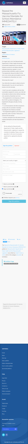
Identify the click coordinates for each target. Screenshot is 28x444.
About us (4, 383)
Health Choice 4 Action (9, 26)
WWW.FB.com (6, 58)
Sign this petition (14, 201)
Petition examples (6, 391)
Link (19, 239)
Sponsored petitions (6, 368)
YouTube (4, 411)
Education (19, 255)
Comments (12, 239)
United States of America (8, 54)
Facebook (4, 406)
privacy (17, 197)
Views (6, 241)
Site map (4, 358)
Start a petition (5, 360)
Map (5, 239)
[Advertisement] (14, 220)
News (3, 355)
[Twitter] (3, 434)
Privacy (3, 380)
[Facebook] (6, 434)
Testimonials (5, 403)
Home (3, 352)
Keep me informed (8, 189)
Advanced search (6, 393)
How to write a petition (7, 365)
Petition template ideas (7, 363)
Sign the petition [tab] (7, 145)
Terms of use (5, 388)
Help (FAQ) (4, 378)
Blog (3, 413)
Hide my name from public (10, 186)
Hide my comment (8, 184)
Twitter (3, 408)
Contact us (4, 386)
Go (15, 429)
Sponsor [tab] (17, 145)
